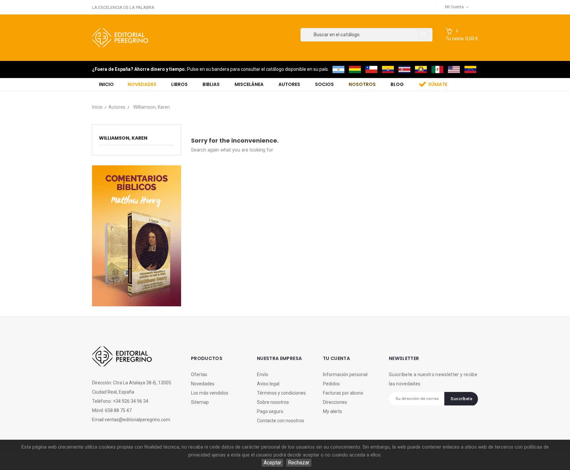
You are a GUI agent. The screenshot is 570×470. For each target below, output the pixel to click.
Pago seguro (270, 411)
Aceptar (272, 462)
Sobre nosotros (273, 402)
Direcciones (335, 402)
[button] (462, 35)
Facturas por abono (343, 393)
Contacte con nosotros (280, 420)
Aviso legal (268, 383)
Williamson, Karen (123, 138)
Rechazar (298, 462)
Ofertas (199, 374)
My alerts (332, 411)
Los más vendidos (209, 393)
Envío (262, 374)
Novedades (202, 383)
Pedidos (331, 383)
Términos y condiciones (281, 393)
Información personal (345, 374)
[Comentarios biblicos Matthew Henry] (136, 235)
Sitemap (200, 402)
